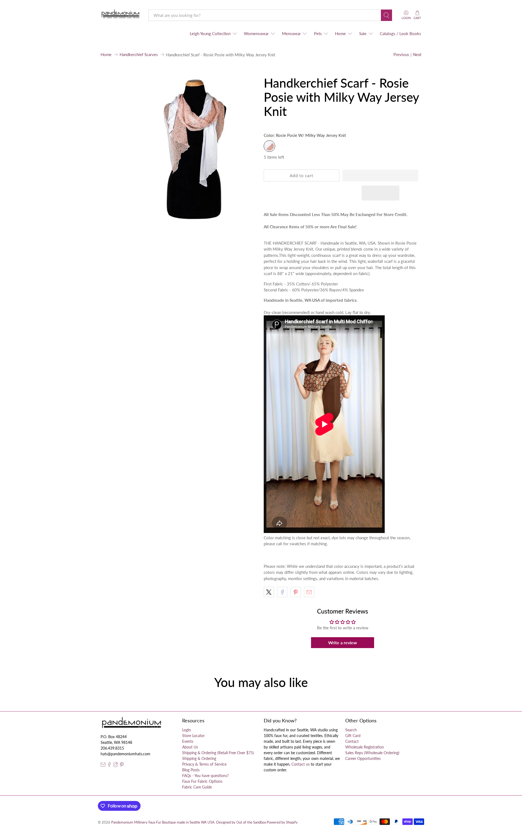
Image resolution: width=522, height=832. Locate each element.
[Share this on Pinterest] (296, 592)
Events (187, 741)
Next (417, 54)
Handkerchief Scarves (139, 55)
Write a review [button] (342, 642)
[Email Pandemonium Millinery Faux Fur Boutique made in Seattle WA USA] (103, 765)
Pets (318, 33)
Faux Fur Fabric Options (202, 781)
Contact (352, 741)
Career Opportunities (363, 758)
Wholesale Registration (364, 747)
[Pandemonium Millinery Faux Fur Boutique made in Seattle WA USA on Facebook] (109, 765)
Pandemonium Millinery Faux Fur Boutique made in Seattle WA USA (163, 822)
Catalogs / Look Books (400, 33)
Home (340, 33)
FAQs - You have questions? (205, 775)
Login (186, 730)
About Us (190, 747)
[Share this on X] (269, 592)
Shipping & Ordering (199, 758)
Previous (401, 54)
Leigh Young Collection (210, 33)
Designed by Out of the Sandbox (241, 822)
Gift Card (353, 735)
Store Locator (193, 735)
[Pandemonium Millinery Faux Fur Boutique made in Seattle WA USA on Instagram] (115, 765)
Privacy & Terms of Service (204, 764)
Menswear (291, 33)
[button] (380, 175)
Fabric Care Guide (197, 787)
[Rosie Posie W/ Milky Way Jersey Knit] (269, 146)
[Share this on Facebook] (282, 592)
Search (351, 730)
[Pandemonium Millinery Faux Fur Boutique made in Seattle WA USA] (120, 15)
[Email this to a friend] (309, 592)
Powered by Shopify (282, 822)
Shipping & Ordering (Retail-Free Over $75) (218, 752)
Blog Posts (191, 770)
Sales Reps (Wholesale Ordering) (372, 752)
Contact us (300, 764)
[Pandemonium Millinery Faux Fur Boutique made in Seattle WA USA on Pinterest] (121, 765)
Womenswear (256, 33)
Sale (362, 33)
